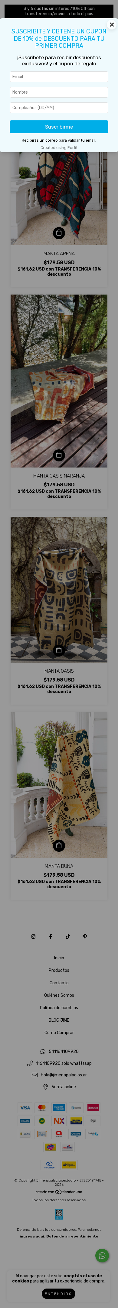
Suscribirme (59, 127)
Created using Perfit (59, 147)
